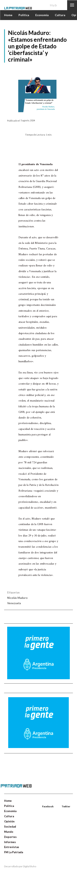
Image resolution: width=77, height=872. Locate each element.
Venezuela (14, 603)
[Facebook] (42, 801)
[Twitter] (62, 801)
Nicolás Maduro (17, 597)
